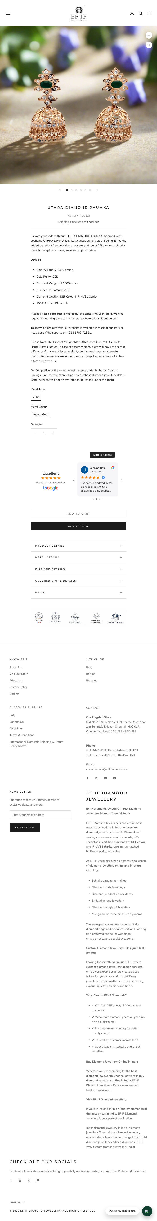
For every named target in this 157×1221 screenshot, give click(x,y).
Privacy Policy (18, 687)
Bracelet (91, 680)
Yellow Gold (40, 414)
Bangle (90, 674)
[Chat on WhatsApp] (147, 1211)
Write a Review (102, 455)
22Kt (36, 397)
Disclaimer (16, 728)
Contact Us (17, 722)
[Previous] (59, 190)
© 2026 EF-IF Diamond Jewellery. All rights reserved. (53, 1210)
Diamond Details (50, 569)
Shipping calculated (70, 222)
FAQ (12, 715)
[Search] (141, 13)
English (15, 1202)
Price (40, 592)
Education (16, 680)
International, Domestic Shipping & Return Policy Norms (36, 744)
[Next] (97, 190)
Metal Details (47, 557)
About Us (16, 667)
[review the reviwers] (112, 468)
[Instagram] (96, 777)
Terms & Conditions (22, 735)
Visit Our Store (19, 674)
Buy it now (78, 526)
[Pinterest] (105, 777)
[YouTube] (114, 777)
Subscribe (24, 827)
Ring (89, 667)
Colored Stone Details (55, 580)
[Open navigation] (8, 13)
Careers (14, 694)
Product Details (50, 545)
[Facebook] (87, 777)
